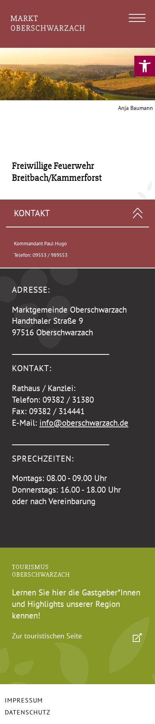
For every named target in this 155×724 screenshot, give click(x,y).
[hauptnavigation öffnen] (137, 18)
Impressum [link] (24, 700)
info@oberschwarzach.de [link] (83, 422)
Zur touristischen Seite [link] (47, 635)
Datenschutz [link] (27, 712)
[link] (144, 66)
